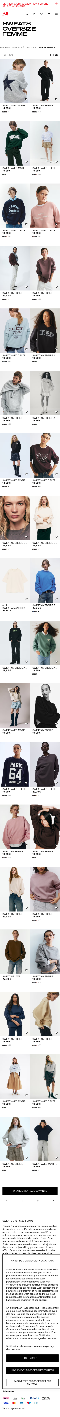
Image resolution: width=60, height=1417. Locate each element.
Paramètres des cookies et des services (32, 1382)
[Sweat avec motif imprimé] (15, 81)
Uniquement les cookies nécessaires (32, 1370)
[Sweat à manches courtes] (15, 580)
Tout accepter (32, 1358)
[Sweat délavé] (15, 951)
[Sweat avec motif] (15, 143)
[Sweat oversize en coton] (15, 268)
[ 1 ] (52, 55)
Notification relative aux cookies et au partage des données (30, 1348)
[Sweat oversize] (45, 81)
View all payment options (13, 1408)
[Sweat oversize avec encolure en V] (45, 330)
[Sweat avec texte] (45, 143)
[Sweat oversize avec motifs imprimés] (15, 643)
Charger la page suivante (30, 1191)
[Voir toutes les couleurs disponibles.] (4, 174)
